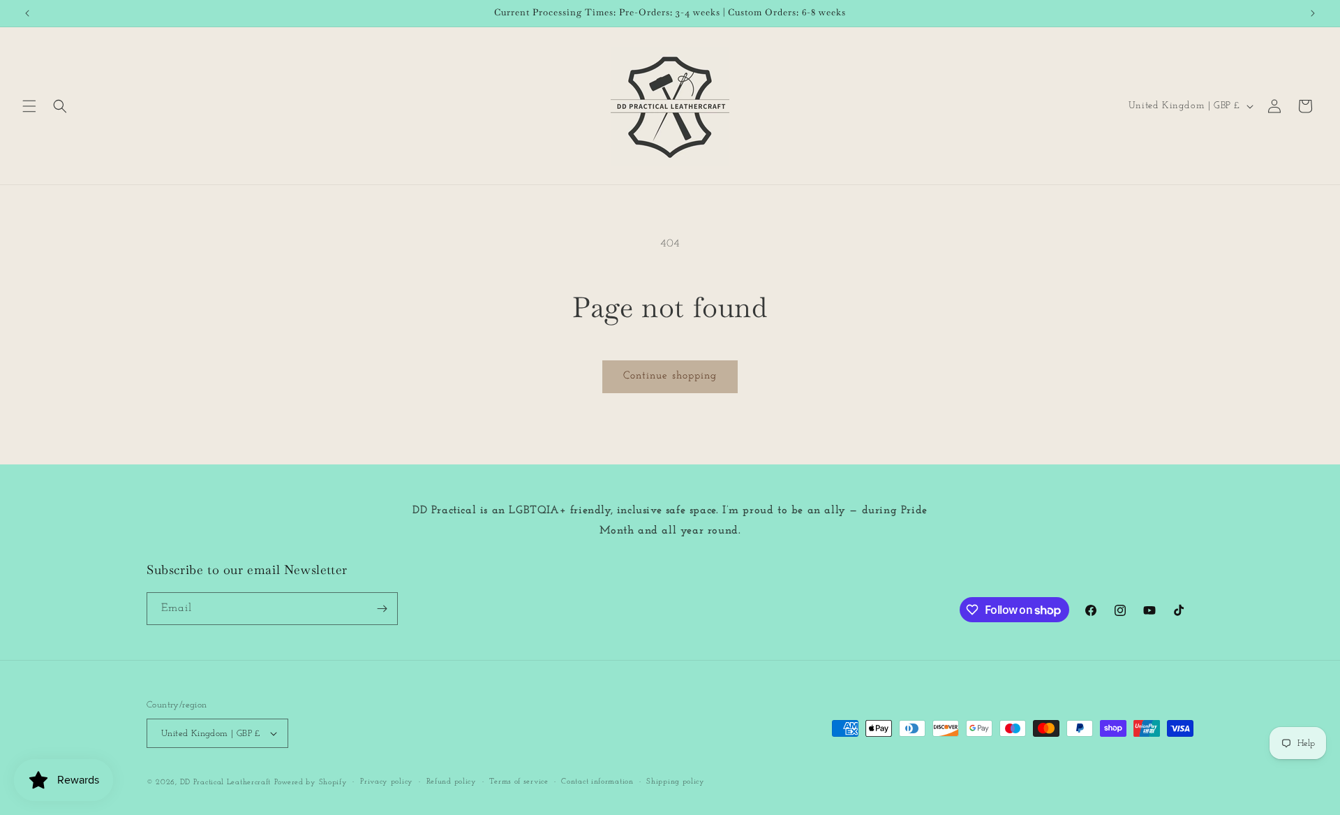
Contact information (597, 782)
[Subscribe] (381, 608)
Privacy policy (386, 782)
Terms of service (518, 782)
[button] (29, 106)
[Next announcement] (1312, 13)
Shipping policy (675, 782)
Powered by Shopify (311, 782)
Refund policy (451, 782)
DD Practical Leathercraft (225, 782)
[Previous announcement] (27, 13)
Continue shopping (670, 376)
